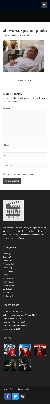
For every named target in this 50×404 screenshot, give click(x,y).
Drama (6, 271)
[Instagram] (22, 396)
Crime (5, 267)
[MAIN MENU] (44, 5)
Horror (5, 282)
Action (5, 253)
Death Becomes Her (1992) (15, 325)
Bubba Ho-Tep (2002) (12, 311)
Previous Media (25, 80)
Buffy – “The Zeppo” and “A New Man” (20, 315)
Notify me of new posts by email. (19, 174)
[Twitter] (15, 396)
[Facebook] (7, 396)
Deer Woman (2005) (12, 318)
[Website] (25, 166)
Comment (8, 108)
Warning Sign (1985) (12, 329)
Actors (6, 257)
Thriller (6, 296)
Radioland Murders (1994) (14, 322)
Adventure (7, 260)
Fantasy (6, 278)
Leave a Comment (10, 35)
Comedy (6, 264)
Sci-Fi (5, 289)
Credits (27, 389)
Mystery (6, 285)
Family (5, 274)
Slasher (6, 292)
